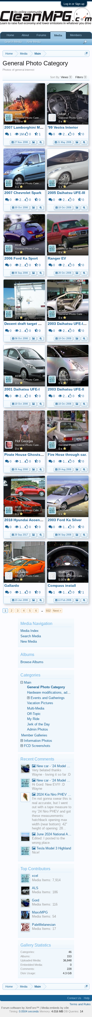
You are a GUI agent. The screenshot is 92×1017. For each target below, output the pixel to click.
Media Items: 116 (44, 904)
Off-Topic (34, 714)
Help (86, 998)
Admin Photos (37, 729)
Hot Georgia (24, 441)
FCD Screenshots (37, 746)
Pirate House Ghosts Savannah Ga (34, 455)
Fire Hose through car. (67, 455)
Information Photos (38, 741)
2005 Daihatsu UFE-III (66, 193)
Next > (57, 610)
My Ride (33, 719)
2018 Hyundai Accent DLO (27, 520)
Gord (35, 900)
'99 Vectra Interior (63, 127)
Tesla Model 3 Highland (53, 848)
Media (58, 35)
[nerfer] (25, 797)
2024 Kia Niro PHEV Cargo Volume (54, 794)
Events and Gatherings (48, 698)
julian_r (64, 114)
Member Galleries (34, 735)
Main (27, 682)
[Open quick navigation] (86, 53)
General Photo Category (29, 117)
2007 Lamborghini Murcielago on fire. (37, 127)
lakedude (21, 572)
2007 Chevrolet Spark (22, 193)
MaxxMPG (40, 912)
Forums (41, 35)
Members (76, 35)
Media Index (29, 631)
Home (10, 35)
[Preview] (41, 142)
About (25, 35)
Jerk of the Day (38, 724)
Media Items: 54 (44, 916)
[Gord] (25, 769)
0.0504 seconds (29, 1011)
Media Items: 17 (44, 929)
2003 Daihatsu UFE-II (66, 389)
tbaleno (64, 572)
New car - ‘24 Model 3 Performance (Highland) (54, 766)
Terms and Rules (80, 1004)
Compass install (62, 585)
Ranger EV (57, 258)
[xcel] (25, 783)
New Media (28, 641)
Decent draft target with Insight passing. (39, 324)
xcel (18, 114)
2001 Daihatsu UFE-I (22, 389)
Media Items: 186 (45, 892)
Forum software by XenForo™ (20, 1007)
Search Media (30, 636)
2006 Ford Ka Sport (21, 258)
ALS (35, 888)
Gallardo (11, 585)
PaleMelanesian (43, 925)
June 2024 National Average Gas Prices (54, 834)
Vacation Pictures (40, 703)
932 (48, 610)
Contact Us (74, 998)
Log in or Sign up (74, 3)
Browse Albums (31, 662)
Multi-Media (35, 708)
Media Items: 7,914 (46, 880)
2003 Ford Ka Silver (65, 520)
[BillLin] (25, 837)
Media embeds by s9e (55, 1007)
